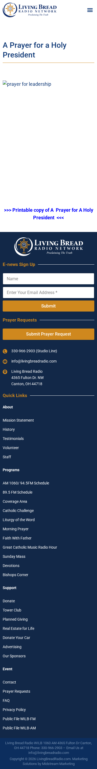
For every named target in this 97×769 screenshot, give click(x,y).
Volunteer (11, 448)
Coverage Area (15, 501)
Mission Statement (18, 420)
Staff (7, 457)
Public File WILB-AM (19, 728)
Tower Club (12, 610)
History (9, 429)
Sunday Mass (14, 556)
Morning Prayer (16, 529)
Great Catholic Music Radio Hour (30, 547)
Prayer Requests (16, 691)
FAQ (6, 700)
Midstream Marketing (58, 764)
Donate (9, 601)
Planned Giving (15, 619)
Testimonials (13, 438)
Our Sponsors (14, 656)
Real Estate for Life (18, 628)
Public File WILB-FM (19, 719)
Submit (48, 306)
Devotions (11, 565)
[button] (89, 9)
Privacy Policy (14, 710)
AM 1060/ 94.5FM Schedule (26, 483)
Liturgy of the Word (19, 520)
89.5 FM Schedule (17, 492)
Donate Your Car (16, 637)
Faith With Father (17, 538)
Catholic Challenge (18, 510)
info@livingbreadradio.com (48, 753)
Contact (9, 682)
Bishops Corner (15, 575)
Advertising (12, 647)
